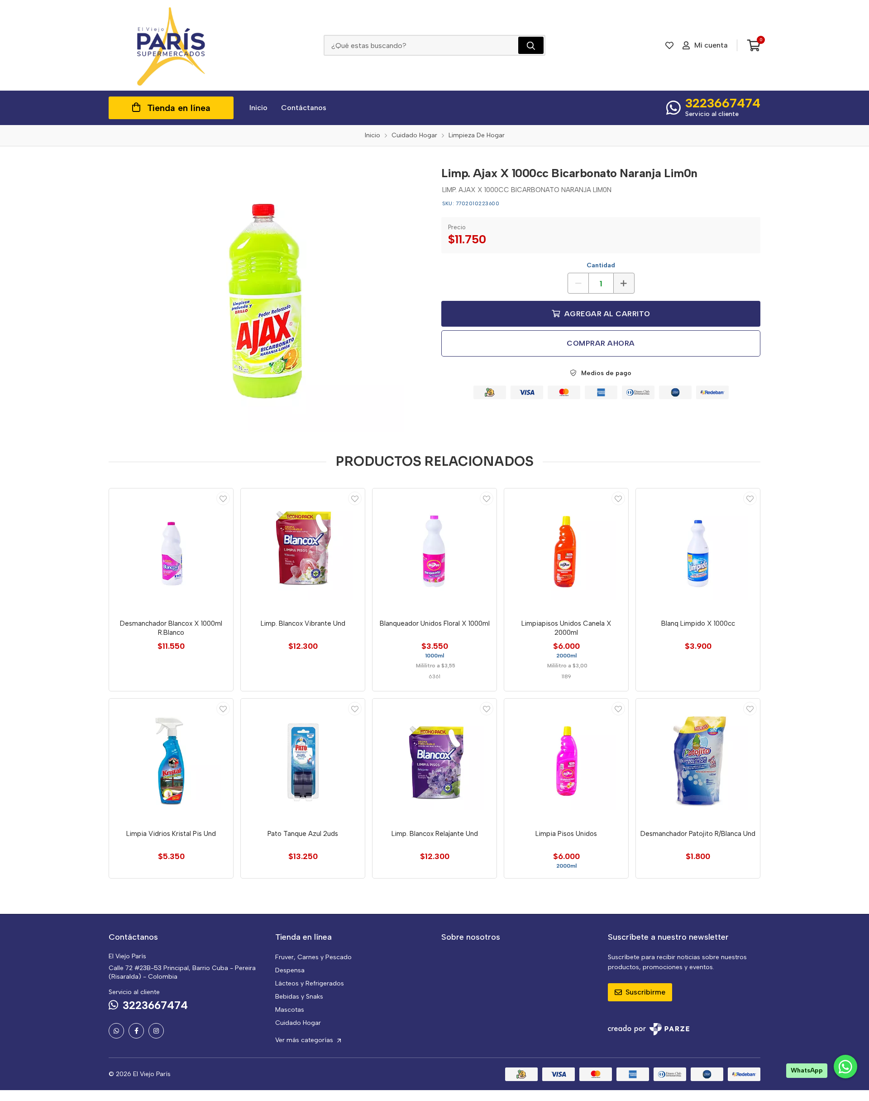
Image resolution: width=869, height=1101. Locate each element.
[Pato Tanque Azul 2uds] (303, 761)
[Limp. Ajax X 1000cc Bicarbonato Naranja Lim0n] (268, 296)
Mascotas (289, 1010)
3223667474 (722, 103)
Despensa (290, 970)
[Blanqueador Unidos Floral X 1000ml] (434, 550)
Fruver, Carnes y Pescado (313, 957)
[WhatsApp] (116, 1030)
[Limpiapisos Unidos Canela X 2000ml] (566, 550)
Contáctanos (303, 107)
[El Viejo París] (171, 45)
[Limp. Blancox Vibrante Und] (303, 550)
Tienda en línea (178, 107)
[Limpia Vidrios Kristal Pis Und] (171, 761)
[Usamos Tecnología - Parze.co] (648, 1029)
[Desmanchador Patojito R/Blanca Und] (698, 761)
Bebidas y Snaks (299, 996)
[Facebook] (136, 1030)
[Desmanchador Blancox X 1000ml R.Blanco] (171, 550)
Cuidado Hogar (298, 1023)
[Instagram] (156, 1030)
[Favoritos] (669, 45)
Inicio (258, 107)
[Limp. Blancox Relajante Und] (434, 761)
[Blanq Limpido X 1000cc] (698, 550)
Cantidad (601, 265)
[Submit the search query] (531, 45)
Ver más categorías (305, 1040)
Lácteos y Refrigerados (309, 983)
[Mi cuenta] (223, 498)
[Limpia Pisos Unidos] (566, 761)
